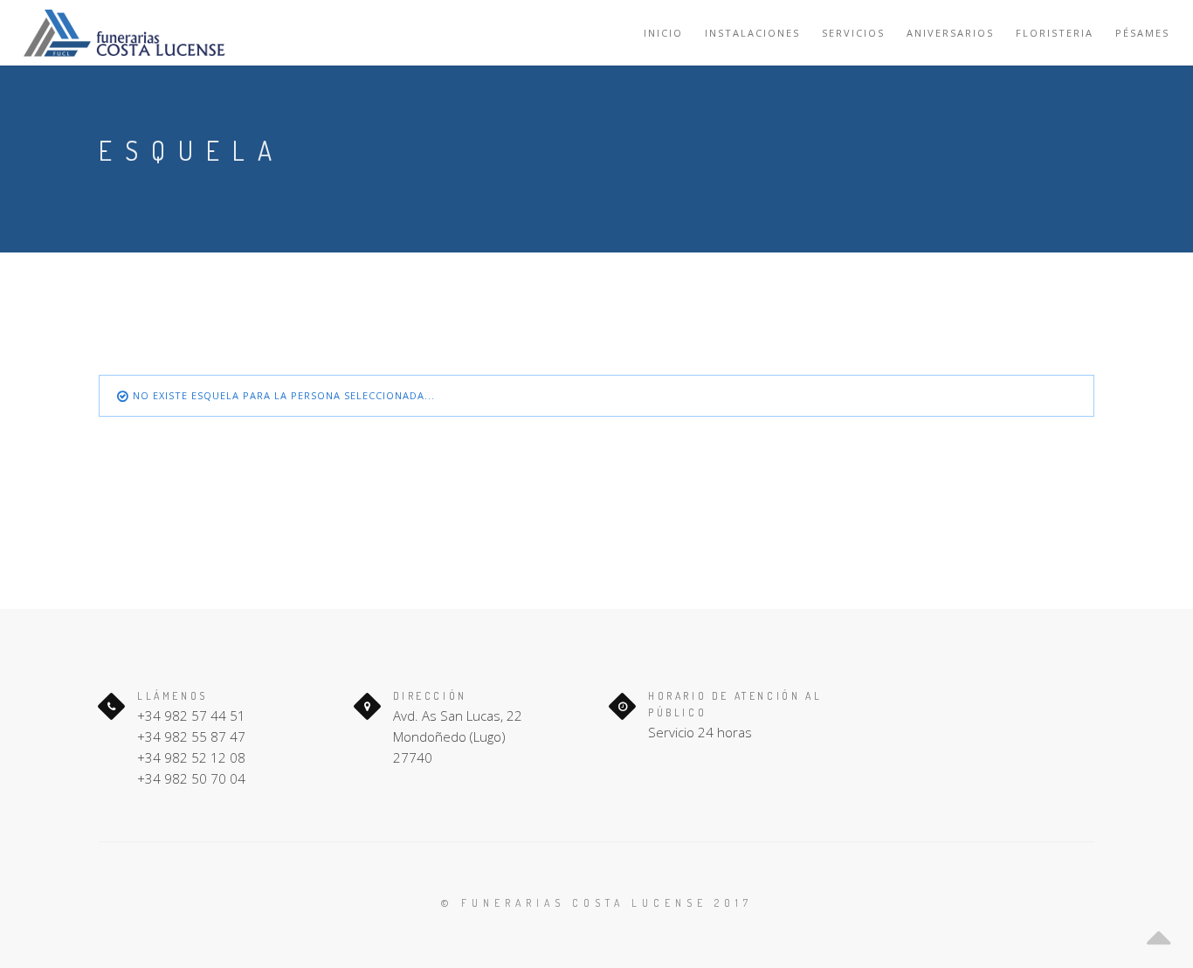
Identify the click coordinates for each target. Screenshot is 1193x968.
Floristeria (1054, 32)
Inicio (663, 32)
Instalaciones (752, 32)
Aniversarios (950, 32)
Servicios (853, 32)
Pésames (1142, 32)
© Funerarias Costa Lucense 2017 (597, 902)
